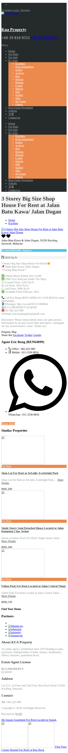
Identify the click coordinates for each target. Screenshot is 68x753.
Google (37, 335)
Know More (8, 423)
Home (11, 51)
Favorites (6, 10)
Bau (17, 76)
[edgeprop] (14, 629)
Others (19, 104)
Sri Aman (20, 101)
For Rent (13, 54)
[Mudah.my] (15, 626)
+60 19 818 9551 (44, 37)
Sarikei (19, 95)
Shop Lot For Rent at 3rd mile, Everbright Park (29, 473)
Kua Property (13, 29)
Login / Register (21, 10)
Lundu (19, 85)
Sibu (17, 98)
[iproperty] (14, 632)
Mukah (19, 88)
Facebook (18, 335)
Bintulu (19, 82)
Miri (17, 91)
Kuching (20, 63)
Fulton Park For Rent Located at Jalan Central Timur (33, 586)
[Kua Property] (10, 13)
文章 (11, 114)
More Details (8, 541)
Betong (19, 79)
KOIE (18, 713)
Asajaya (19, 73)
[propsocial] (15, 635)
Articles (12, 110)
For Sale (13, 57)
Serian (18, 69)
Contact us (14, 117)
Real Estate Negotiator (20, 107)
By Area (13, 60)
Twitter (28, 335)
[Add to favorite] (8, 237)
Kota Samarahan (24, 66)
